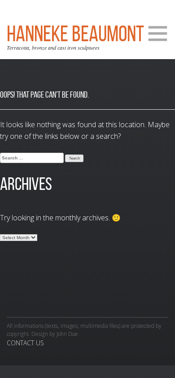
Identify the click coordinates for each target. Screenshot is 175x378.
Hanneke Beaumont (75, 33)
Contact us (25, 343)
